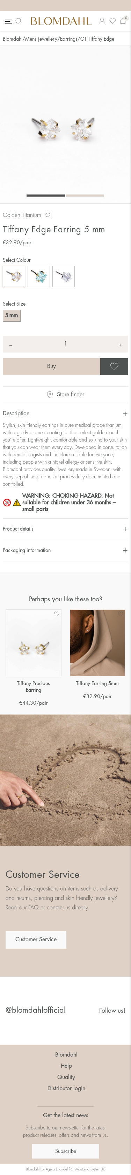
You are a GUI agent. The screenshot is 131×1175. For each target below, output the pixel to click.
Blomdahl (12, 38)
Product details (18, 528)
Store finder (70, 394)
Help (66, 1066)
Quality (66, 1077)
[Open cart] (123, 21)
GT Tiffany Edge (97, 38)
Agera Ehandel (57, 1169)
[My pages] (102, 21)
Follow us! (112, 1010)
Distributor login (66, 1088)
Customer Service (36, 939)
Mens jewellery (41, 38)
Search (20, 21)
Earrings (69, 38)
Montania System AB (90, 1169)
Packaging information (27, 550)
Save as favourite (127, 366)
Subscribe (65, 1151)
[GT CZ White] (14, 276)
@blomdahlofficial (36, 1010)
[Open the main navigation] (8, 21)
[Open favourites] (112, 21)
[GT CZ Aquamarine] (39, 276)
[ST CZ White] (63, 276)
